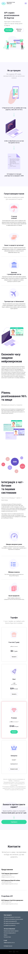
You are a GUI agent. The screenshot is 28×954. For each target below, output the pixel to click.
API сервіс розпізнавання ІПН (10, 921)
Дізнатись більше (19, 30)
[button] (14, 769)
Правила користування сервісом (11, 930)
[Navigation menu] (26, 3)
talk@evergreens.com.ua (9, 942)
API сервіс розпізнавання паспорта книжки (13, 919)
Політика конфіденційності (10, 932)
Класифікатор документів (9, 925)
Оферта (5, 935)
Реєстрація (9, 30)
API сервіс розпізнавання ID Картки (11, 923)
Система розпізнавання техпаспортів (12, 917)
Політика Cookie (7, 937)
